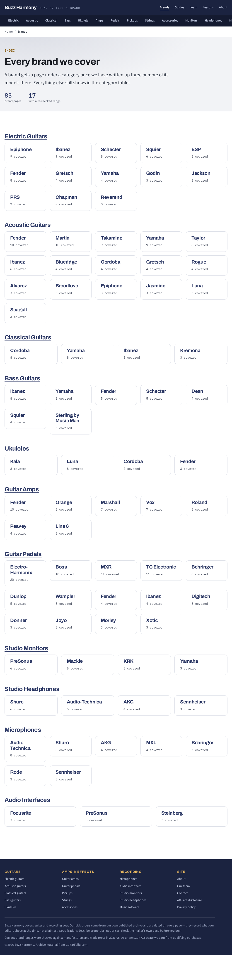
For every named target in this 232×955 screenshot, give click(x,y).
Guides (179, 7)
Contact (182, 893)
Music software (129, 907)
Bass (68, 20)
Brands (164, 7)
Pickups (132, 20)
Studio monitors (131, 893)
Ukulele (83, 20)
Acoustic (32, 20)
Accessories (170, 20)
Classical (51, 20)
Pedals (115, 20)
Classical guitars (15, 893)
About (223, 7)
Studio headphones (133, 900)
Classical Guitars (28, 337)
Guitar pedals (71, 886)
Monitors (191, 20)
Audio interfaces (130, 886)
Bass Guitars (22, 378)
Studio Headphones (32, 689)
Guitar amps (70, 879)
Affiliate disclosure (189, 900)
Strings (150, 20)
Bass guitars (13, 900)
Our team (183, 886)
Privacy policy (186, 907)
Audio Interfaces (27, 800)
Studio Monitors (26, 648)
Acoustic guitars (15, 886)
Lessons (208, 7)
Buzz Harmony (42, 7)
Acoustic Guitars (28, 225)
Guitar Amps (22, 489)
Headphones (213, 20)
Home (9, 31)
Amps (99, 20)
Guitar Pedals (23, 554)
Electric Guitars (26, 136)
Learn (193, 7)
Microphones (23, 730)
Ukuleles (17, 448)
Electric (13, 20)
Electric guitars (14, 879)
